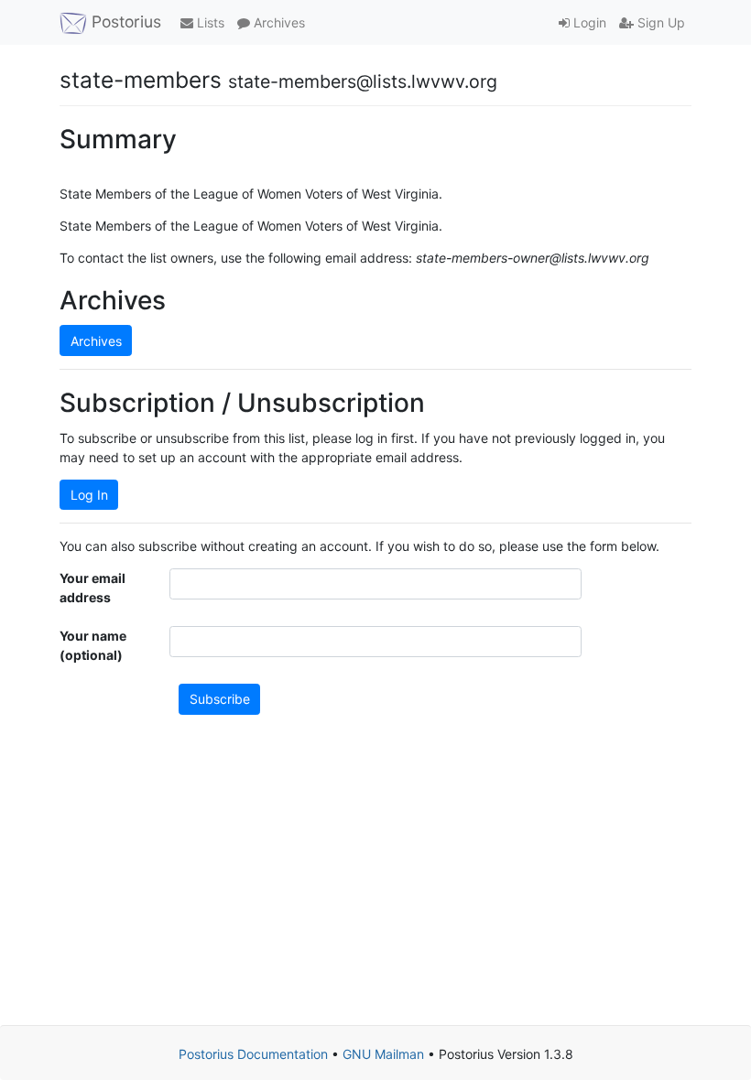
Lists (208, 22)
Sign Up (659, 22)
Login (588, 22)
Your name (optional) (93, 645)
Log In (89, 494)
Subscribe (220, 699)
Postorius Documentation (253, 1054)
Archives (277, 22)
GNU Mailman (383, 1054)
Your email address (92, 587)
